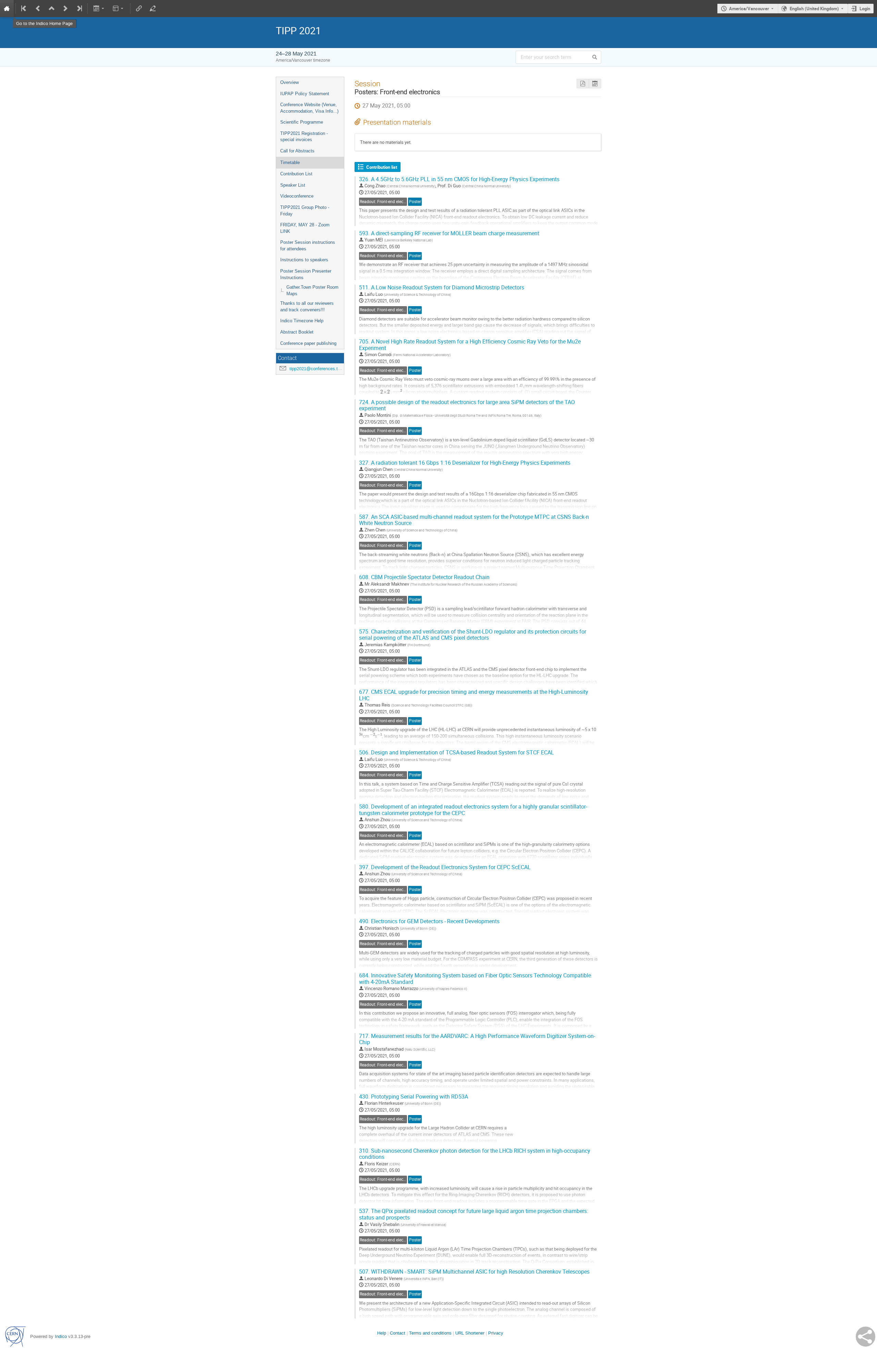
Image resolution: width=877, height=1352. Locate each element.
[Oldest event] (24, 8)
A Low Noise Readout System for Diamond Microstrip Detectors (441, 287)
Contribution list (381, 167)
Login (865, 8)
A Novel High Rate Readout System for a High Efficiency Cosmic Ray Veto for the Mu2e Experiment (470, 345)
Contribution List (296, 173)
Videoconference (296, 196)
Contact (397, 1333)
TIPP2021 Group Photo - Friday (304, 210)
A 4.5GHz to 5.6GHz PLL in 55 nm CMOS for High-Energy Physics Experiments (459, 179)
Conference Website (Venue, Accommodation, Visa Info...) (309, 108)
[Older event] (38, 8)
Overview (289, 82)
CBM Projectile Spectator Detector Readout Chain (424, 577)
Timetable (290, 162)
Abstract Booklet (296, 332)
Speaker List (292, 185)
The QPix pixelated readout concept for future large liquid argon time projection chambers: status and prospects (473, 1214)
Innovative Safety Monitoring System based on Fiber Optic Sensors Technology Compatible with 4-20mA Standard (475, 979)
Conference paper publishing (308, 343)
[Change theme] (118, 8)
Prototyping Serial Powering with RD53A (413, 1096)
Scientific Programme (301, 122)
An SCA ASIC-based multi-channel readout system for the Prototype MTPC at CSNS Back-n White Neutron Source (474, 520)
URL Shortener (469, 1333)
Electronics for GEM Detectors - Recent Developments (429, 921)
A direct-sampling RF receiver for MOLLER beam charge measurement (449, 233)
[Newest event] (79, 8)
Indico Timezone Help (301, 320)
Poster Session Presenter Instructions (305, 274)
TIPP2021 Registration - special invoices (304, 136)
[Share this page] (865, 1336)
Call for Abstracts (297, 150)
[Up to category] (52, 8)
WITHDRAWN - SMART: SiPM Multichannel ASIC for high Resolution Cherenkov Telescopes (474, 1271)
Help (381, 1333)
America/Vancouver (749, 8)
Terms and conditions (430, 1333)
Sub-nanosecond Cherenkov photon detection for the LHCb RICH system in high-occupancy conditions (474, 1154)
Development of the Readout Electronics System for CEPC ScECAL (445, 867)
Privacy (495, 1333)
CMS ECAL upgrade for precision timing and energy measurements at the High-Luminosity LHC (473, 695)
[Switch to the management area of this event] (153, 8)
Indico (61, 1336)
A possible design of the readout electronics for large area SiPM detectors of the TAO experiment (467, 405)
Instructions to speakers (304, 259)
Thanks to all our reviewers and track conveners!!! (307, 306)
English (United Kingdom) (814, 8)
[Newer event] (65, 8)
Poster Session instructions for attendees (307, 245)
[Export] (99, 8)
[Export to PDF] (583, 84)
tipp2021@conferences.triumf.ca (321, 369)
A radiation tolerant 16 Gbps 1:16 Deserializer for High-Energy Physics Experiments (464, 462)
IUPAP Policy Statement (304, 93)
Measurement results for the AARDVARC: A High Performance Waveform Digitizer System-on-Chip (477, 1039)
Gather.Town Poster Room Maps (312, 290)
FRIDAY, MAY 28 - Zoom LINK (305, 228)
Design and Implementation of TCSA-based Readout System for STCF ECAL (456, 752)
